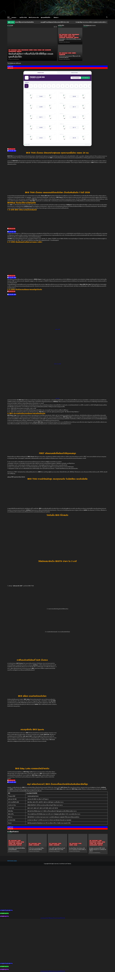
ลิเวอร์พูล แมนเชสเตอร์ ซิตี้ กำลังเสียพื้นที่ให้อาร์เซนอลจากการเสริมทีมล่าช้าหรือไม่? (97, 850)
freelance (17, 59)
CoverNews (62, 863)
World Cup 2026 (74, 72)
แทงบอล (14, 17)
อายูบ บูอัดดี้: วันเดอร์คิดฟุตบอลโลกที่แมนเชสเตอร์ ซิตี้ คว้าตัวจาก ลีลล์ (21, 22)
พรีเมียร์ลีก (23, 51)
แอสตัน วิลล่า (76, 37)
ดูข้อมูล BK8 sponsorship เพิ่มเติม (16, 477)
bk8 (9, 51)
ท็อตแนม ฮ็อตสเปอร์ (75, 34)
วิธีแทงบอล (52, 739)
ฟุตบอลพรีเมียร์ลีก (45, 17)
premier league (14, 51)
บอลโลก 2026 (23, 17)
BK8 (8, 17)
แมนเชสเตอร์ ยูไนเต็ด (69, 37)
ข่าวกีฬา (19, 51)
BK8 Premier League (12, 860)
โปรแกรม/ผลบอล (75, 77)
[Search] (107, 17)
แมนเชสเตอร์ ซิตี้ (28, 51)
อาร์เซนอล (10, 843)
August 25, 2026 (12, 59)
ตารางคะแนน (85, 77)
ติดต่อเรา (56, 17)
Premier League (40, 72)
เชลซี (14, 843)
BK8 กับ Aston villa (34, 17)
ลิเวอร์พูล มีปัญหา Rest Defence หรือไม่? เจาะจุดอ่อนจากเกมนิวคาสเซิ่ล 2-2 (57, 22)
